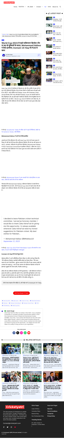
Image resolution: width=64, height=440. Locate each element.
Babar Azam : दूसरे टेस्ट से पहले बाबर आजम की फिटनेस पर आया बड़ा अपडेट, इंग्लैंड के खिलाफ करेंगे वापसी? (31, 360)
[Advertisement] (21, 22)
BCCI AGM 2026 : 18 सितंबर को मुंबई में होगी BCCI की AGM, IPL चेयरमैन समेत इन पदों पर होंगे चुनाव (52, 388)
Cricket (38, 6)
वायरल (49, 6)
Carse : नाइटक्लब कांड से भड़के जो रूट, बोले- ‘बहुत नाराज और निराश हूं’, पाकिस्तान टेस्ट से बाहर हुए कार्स (10, 388)
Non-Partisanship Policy (38, 416)
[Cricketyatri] (9, 2)
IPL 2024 (34, 422)
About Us (55, 6)
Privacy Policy (58, 432)
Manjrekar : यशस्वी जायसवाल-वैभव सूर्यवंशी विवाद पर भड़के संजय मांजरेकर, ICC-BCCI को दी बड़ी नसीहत (11, 360)
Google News (50, 432)
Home (15, 6)
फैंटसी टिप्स (21, 6)
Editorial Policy (35, 413)
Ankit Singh (9, 54)
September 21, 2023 (12, 241)
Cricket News (41, 424)
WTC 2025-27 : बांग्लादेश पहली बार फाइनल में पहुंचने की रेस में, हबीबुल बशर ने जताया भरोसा (31, 387)
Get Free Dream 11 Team (21, 293)
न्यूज (45, 6)
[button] (60, 7)
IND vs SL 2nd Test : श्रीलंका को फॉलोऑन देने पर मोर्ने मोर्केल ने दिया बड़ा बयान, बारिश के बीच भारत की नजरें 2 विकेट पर (52, 360)
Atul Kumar (6, 355)
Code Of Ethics (35, 408)
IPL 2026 (30, 6)
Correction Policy (36, 411)
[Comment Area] (39, 55)
